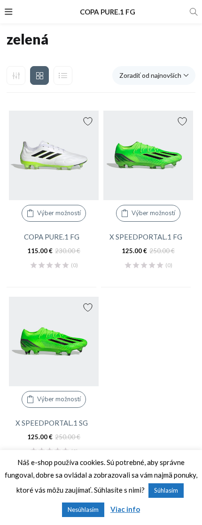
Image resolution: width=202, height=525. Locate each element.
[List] (63, 75)
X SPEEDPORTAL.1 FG (145, 236)
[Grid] (39, 75)
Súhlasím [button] (166, 490)
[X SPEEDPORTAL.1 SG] (54, 341)
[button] (153, 75)
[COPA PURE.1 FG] (54, 155)
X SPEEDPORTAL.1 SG (52, 423)
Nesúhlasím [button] (83, 509)
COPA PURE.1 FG (51, 236)
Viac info (125, 509)
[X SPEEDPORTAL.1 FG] (148, 155)
